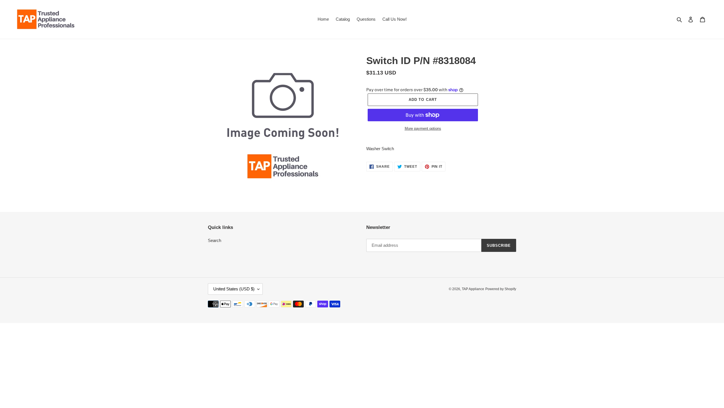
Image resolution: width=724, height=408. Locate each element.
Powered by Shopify (500, 289)
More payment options (423, 128)
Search (214, 240)
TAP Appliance (473, 289)
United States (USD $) (234, 288)
